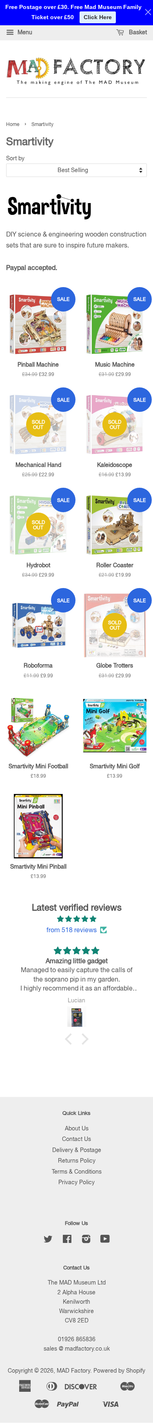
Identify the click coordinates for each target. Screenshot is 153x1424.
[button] (70, 1039)
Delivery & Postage (76, 1150)
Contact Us (76, 1139)
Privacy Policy (76, 1182)
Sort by (15, 158)
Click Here (98, 17)
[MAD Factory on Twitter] (48, 1240)
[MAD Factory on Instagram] (86, 1240)
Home (12, 124)
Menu (24, 32)
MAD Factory (73, 1370)
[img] (76, 918)
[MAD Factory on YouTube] (105, 1240)
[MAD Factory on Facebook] (67, 1240)
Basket (137, 32)
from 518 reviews (72, 929)
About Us (77, 1128)
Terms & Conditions (77, 1171)
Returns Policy (76, 1160)
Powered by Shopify (119, 1370)
